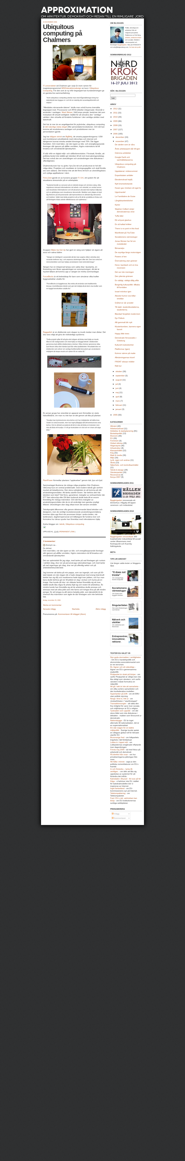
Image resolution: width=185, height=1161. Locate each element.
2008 (115, 125)
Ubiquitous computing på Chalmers (62, 33)
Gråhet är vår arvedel (124, 303)
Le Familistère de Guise (125, 196)
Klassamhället (116, 451)
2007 (115, 130)
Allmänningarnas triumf (125, 357)
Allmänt (113, 426)
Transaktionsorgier (118, 704)
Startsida (75, 609)
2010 (115, 117)
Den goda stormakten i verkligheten (125, 657)
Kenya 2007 (115, 477)
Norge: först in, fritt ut (119, 699)
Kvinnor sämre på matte (125, 353)
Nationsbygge (116, 720)
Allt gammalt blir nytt (123, 322)
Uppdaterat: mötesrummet (126, 171)
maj (117, 392)
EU (111, 438)
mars (118, 401)
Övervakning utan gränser (126, 261)
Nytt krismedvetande (123, 184)
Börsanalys (119, 248)
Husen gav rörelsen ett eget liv (128, 188)
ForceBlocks (48, 277)
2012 (115, 109)
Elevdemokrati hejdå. (124, 180)
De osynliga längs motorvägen (128, 252)
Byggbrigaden (122, 45)
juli (117, 384)
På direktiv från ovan (119, 755)
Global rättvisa (116, 443)
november (120, 141)
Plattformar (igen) (122, 349)
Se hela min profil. (135, 47)
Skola (112, 463)
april (118, 397)
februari (119, 405)
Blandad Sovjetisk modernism (127, 314)
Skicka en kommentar (52, 605)
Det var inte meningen (124, 272)
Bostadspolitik (116, 433)
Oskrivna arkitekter (123, 153)
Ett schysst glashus (123, 220)
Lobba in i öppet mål (119, 742)
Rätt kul (118, 366)
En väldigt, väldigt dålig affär (127, 280)
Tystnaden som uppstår (120, 711)
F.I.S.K (81, 178)
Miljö (112, 458)
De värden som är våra (125, 145)
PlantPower (48, 480)
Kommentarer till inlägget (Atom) (72, 614)
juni (117, 388)
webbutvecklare (136, 37)
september (120, 376)
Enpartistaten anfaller (124, 175)
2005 (115, 415)
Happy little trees (122, 334)
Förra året (47, 178)
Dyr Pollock (119, 318)
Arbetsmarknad (116, 429)
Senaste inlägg (49, 609)
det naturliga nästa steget (56, 127)
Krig (112, 453)
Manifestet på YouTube (125, 233)
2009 (115, 121)
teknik (61, 524)
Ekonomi (114, 436)
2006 (115, 134)
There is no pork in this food (127, 229)
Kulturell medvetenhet (124, 345)
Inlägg (116, 814)
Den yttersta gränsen (124, 276)
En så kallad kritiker (123, 224)
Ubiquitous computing (75, 524)
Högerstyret (115, 446)
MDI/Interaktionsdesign (71, 88)
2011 (115, 113)
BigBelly (69, 137)
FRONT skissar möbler (124, 362)
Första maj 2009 (117, 750)
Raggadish (47, 332)
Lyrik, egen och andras (120, 460)
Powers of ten (121, 257)
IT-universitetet (49, 86)
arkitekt (127, 37)
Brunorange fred (117, 737)
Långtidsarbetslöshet (124, 201)
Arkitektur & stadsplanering (121, 431)
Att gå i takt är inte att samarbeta (124, 686)
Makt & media (116, 455)
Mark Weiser (67, 112)
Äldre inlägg (101, 609)
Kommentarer (119, 818)
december (120, 137)
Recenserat (115, 475)
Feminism (114, 441)
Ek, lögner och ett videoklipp (122, 667)
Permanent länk (66, 532)
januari (119, 409)
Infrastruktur (115, 448)
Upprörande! (120, 192)
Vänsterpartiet (116, 472)
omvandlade (128, 537)
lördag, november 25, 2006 (52, 600)
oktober (119, 371)
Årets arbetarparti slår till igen (127, 149)
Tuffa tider (119, 216)
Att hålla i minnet (117, 762)
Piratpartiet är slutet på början (123, 674)
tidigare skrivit (56, 137)
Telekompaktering (117, 793)
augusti (119, 380)
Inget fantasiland (117, 788)
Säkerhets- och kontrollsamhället (124, 465)
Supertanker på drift (118, 694)
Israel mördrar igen (123, 292)
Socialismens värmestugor (126, 237)
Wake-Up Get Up (58, 250)
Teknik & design (117, 470)
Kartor (117, 205)
